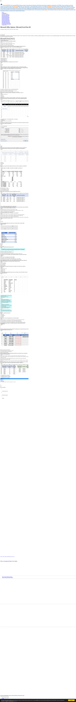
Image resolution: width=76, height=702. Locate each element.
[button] (38, 1)
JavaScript (14, 5)
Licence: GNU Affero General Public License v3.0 (7, 556)
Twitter (10, 561)
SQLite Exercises (16, 9)
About (3, 698)
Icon (72, 5)
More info (15, 701)
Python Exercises (43, 8)
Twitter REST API (49, 7)
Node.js (26, 6)
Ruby (28, 6)
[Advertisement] (10, 31)
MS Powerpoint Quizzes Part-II (6, 24)
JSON (65, 7)
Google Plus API (23, 7)
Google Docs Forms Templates (63, 9)
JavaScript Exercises (9, 8)
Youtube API (29, 7)
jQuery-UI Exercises (23, 8)
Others (46, 9)
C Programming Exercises (51, 8)
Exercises (70, 7)
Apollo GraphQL (15, 7)
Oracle (8, 7)
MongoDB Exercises (30, 9)
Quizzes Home (4, 13)
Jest (5, 6)
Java (23, 6)
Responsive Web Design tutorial (38, 5)
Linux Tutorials (16, 10)
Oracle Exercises (3, 9)
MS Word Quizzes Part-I (5, 16)
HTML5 (17, 5)
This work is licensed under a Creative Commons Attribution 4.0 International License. (12, 695)
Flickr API (40, 7)
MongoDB (5, 7)
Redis (11, 7)
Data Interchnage (57, 7)
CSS (11, 5)
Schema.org (21, 5)
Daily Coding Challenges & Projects (7, 576)
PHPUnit (46, 6)
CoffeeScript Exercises (31, 8)
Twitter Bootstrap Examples (40, 9)
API (19, 7)
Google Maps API (34, 7)
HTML (9, 5)
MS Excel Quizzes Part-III (5, 20)
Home (3, 12)
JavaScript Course (68, 5)
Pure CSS (56, 5)
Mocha (8, 6)
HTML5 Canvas (61, 5)
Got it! (71, 700)
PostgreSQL (68, 6)
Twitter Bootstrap (29, 5)
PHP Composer (38, 6)
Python (21, 6)
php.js (25, 5)
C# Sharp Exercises (59, 8)
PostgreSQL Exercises (23, 9)
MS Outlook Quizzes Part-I (6, 21)
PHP (19, 6)
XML (62, 7)
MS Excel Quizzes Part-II (5, 19)
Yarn (12, 6)
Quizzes (20, 10)
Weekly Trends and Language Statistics (7, 577)
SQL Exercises (71, 8)
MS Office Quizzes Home (5, 14)
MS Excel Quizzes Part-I (5, 18)
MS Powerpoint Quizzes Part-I (6, 23)
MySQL (64, 6)
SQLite (72, 6)
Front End (5, 5)
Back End (15, 6)
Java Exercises (65, 8)
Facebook (6, 561)
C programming (33, 6)
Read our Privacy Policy (5, 697)
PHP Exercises (37, 8)
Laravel (43, 6)
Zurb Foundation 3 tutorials (49, 5)
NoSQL (1, 7)
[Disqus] (38, 615)
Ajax (67, 7)
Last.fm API (44, 7)
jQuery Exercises (16, 8)
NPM (10, 6)
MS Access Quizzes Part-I (5, 15)
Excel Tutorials (51, 9)
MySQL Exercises (9, 9)
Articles (23, 10)
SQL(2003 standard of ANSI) (57, 6)
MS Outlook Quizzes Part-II (6, 22)
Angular (1, 6)
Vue (4, 6)
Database (50, 6)
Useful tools (56, 9)
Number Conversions (9, 10)
